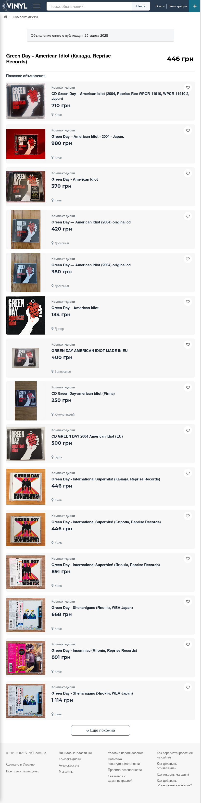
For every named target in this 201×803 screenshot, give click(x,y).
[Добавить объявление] (195, 6)
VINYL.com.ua (35, 752)
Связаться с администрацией (120, 778)
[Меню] (37, 6)
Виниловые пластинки (75, 752)
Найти (141, 6)
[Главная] (5, 16)
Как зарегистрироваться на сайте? (175, 755)
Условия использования (125, 752)
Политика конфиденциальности (124, 761)
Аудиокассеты (69, 765)
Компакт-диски (70, 758)
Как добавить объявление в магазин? (174, 782)
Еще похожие (102, 730)
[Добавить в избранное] (188, 87)
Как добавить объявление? (167, 765)
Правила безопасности (125, 769)
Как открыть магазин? (173, 774)
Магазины (66, 771)
